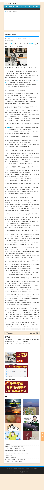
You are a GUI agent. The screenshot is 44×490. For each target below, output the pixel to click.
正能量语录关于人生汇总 (9, 455)
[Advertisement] (22, 21)
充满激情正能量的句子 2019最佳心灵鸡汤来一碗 (14, 452)
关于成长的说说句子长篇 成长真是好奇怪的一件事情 (14, 448)
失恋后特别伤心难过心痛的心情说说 (11, 341)
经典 (20, 1)
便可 (7, 11)
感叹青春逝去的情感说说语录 (10, 457)
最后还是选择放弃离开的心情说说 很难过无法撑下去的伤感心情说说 (31, 339)
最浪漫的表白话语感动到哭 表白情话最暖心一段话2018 (13, 343)
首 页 (5, 1)
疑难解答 (35, 468)
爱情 (31, 1)
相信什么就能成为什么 (9, 345)
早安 (15, 38)
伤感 (17, 1)
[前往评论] (42, 436)
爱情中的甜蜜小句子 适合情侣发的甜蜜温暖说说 (13, 339)
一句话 (17, 8)
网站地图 (32, 468)
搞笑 (36, 1)
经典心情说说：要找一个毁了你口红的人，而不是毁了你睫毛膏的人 (17, 453)
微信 (22, 1)
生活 (27, 38)
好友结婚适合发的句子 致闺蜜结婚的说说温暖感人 (14, 461)
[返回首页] (42, 433)
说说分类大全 (9, 1)
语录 (29, 38)
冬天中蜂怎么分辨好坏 (27, 343)
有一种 (20, 38)
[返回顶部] (42, 439)
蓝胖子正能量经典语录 (34, 333)
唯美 (25, 1)
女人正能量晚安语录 (9, 333)
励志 (28, 1)
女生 (33, 1)
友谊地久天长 (25, 341)
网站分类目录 (23, 468)
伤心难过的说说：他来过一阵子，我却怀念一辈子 (14, 446)
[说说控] (10, 2)
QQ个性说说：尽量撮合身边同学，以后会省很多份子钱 (15, 459)
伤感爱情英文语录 (8, 444)
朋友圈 (14, 1)
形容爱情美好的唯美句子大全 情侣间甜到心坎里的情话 (15, 450)
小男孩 (22, 472)
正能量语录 (24, 38)
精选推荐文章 (28, 468)
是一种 (17, 38)
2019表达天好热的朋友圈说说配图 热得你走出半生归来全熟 (31, 345)
